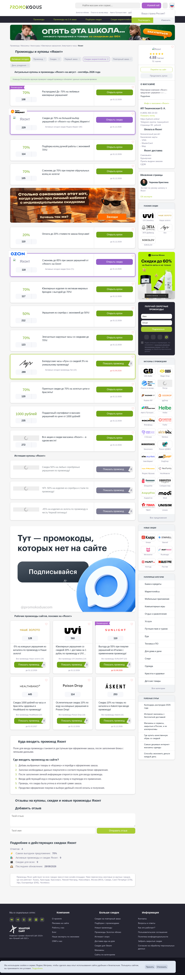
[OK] (160, 337)
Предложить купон (158, 76)
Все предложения (158, 518)
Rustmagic (165, 555)
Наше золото (164, 220)
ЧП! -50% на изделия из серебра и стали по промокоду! (65, 490)
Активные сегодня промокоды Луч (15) (61, 370)
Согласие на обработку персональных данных (156, 947)
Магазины (25, 46)
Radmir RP (148, 401)
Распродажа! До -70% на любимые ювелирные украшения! (60, 93)
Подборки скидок (93, 19)
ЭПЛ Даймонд (148, 233)
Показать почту (147, 115)
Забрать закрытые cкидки (150, 941)
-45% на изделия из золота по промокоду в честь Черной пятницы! (65, 511)
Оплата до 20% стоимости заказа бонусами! (65, 234)
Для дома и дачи (152, 651)
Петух (164, 388)
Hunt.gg (148, 567)
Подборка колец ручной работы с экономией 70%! (66, 148)
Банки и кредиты (152, 584)
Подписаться (158, 329)
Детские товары (152, 681)
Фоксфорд (148, 425)
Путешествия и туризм (156, 628)
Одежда (148, 666)
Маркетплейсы (152, 591)
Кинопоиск (148, 449)
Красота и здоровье (154, 673)
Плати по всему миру (99, 13)
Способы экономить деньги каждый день (157, 755)
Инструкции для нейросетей (92, 971)
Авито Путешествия (118, 13)
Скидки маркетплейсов (121, 19)
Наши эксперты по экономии (65, 936)
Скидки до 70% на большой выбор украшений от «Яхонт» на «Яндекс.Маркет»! (66, 120)
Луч (164, 233)
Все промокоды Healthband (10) (29, 715)
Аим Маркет (148, 461)
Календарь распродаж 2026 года (157, 706)
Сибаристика (165, 486)
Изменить (165, 20)
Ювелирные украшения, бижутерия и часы (59, 46)
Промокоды (38, 19)
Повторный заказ (122, 59)
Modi (165, 498)
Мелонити (148, 555)
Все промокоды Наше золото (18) (30, 659)
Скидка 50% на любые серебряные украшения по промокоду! (61, 469)
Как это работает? (146, 927)
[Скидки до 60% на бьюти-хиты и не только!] (156, 275)
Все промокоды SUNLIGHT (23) (114, 659)
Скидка (55, 59)
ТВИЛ (148, 510)
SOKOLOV (148, 245)
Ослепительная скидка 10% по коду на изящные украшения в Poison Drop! (72, 706)
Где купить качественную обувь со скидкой (156, 736)
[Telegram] (146, 337)
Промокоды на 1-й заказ (64, 19)
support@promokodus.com (141, 964)
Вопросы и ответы (146, 923)
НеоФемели (165, 474)
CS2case (148, 437)
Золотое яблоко (82, 13)
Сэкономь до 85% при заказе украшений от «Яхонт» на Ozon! (65, 262)
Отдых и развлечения (155, 614)
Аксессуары (35, 46)
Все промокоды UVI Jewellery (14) (72, 659)
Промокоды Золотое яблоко (108, 932)
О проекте (57, 918)
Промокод (39, 59)
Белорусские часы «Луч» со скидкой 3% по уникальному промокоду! (65, 363)
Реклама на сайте (60, 923)
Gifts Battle (148, 376)
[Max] (166, 337)
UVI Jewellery (148, 220)
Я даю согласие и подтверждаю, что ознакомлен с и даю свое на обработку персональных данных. (158, 347)
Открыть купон (114, 92)
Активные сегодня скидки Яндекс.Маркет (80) (63, 127)
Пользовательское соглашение (152, 932)
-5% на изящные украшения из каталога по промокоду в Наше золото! (30, 650)
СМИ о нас (57, 941)
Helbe (165, 413)
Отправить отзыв (118, 830)
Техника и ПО (151, 643)
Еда (146, 636)
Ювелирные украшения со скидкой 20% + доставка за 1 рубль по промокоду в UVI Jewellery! (71, 650)
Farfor (165, 425)
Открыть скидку (114, 119)
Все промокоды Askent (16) (112, 715)
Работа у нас (58, 927)
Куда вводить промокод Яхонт (42, 741)
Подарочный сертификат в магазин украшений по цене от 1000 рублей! (61, 415)
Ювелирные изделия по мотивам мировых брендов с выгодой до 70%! (65, 290)
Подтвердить (144, 20)
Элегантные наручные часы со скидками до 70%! (65, 339)
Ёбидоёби (148, 486)
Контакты (142, 918)
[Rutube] (42, 919)
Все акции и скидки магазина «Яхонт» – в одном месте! (64, 439)
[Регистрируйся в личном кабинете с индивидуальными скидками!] (72, 205)
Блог (54, 932)
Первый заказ (72, 59)
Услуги (148, 621)
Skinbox (165, 437)
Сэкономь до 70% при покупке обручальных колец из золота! (65, 172)
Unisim (165, 510)
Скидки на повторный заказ (108, 918)
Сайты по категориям (105, 954)
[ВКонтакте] (153, 337)
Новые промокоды (103, 927)
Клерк (148, 542)
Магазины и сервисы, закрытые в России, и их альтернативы (155, 726)
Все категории (158, 688)
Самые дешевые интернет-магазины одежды (157, 746)
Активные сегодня (20, 59)
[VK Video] (36, 919)
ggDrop (131, 13)
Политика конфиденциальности (153, 936)
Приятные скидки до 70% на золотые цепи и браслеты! (65, 390)
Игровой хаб (153, 5)
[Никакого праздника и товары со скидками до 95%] (92, 32)
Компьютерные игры (154, 606)
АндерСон (148, 498)
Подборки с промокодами (107, 923)
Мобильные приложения (156, 599)
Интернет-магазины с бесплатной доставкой (154, 715)
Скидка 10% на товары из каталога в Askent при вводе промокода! (114, 706)
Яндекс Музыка (148, 474)
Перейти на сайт (158, 69)
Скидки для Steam (103, 945)
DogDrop (165, 461)
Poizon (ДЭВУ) (165, 449)
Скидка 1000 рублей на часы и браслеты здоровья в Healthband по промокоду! (29, 706)
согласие (148, 349)
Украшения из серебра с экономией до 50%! (65, 312)
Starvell (165, 542)
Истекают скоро (102, 936)
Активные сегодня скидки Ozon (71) (59, 269)
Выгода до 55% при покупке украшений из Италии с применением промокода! (113, 650)
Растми (165, 567)
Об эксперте (146, 196)
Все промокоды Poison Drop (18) (71, 715)
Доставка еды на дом (105, 941)
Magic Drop (165, 376)
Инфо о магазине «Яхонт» (156, 103)
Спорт (147, 658)
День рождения (20, 65)
